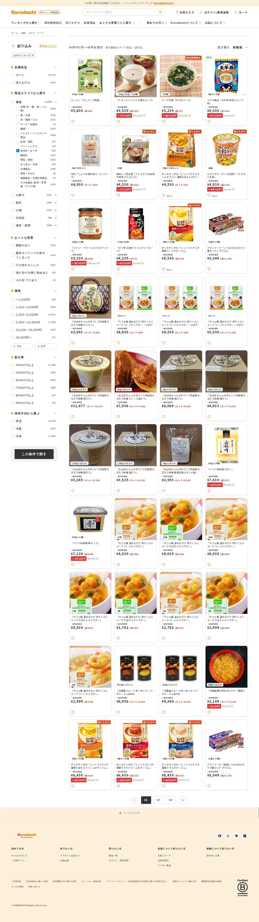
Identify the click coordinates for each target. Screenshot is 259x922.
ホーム (14, 32)
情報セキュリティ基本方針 (185, 881)
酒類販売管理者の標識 (211, 881)
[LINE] (236, 836)
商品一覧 (113, 855)
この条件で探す (34, 454)
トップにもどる (131, 812)
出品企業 (64, 860)
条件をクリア (48, 45)
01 (146, 800)
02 (158, 800)
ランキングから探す (24, 22)
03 (171, 800)
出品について (213, 22)
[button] (144, 115)
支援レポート (164, 855)
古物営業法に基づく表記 (37, 881)
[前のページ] (134, 800)
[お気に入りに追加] (73, 121)
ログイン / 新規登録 (49, 12)
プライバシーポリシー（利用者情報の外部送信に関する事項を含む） (137, 881)
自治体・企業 (213, 855)
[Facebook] (220, 836)
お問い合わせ (34, 886)
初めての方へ (155, 22)
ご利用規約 (16, 881)
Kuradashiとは (19, 855)
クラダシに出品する (70, 855)
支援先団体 (163, 860)
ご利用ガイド (18, 860)
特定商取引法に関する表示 (65, 881)
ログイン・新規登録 (118, 860)
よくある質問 (17, 886)
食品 (23, 32)
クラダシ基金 (164, 865)
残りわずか (73, 23)
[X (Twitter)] (228, 836)
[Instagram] (245, 836)
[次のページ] (183, 800)
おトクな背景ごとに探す (116, 22)
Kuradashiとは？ (164, 3)
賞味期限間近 (53, 23)
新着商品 (90, 23)
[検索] (160, 12)
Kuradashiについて (184, 22)
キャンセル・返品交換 (91, 881)
